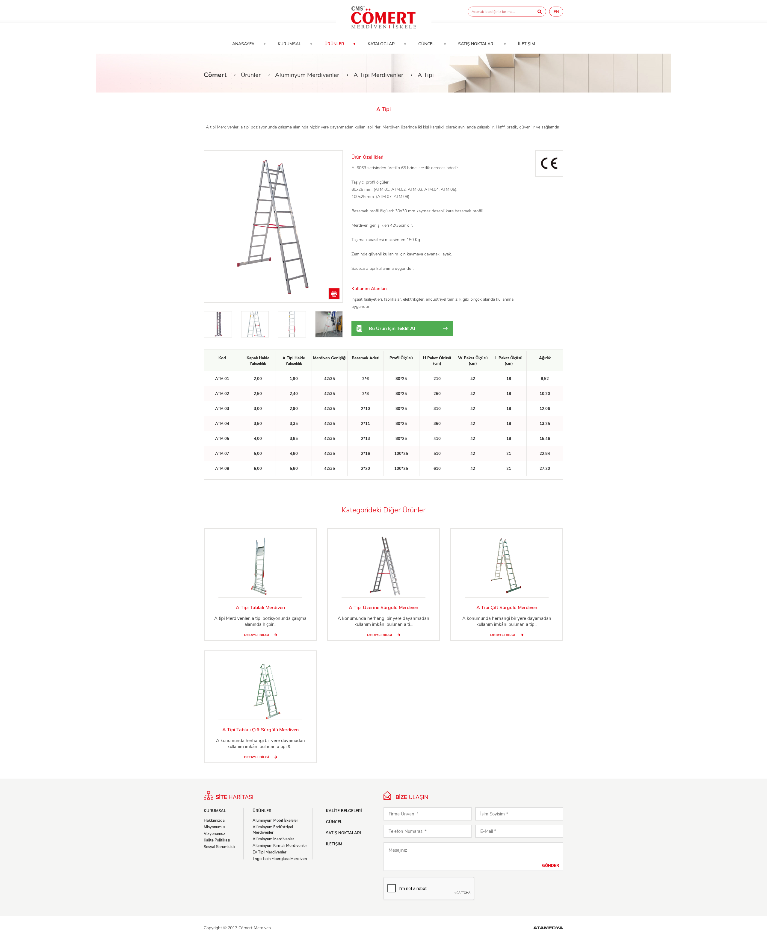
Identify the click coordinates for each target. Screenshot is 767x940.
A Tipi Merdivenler (378, 75)
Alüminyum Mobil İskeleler (275, 820)
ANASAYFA (243, 44)
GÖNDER (550, 865)
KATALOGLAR (381, 44)
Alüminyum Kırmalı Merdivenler (280, 845)
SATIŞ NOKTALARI (476, 44)
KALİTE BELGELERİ (344, 811)
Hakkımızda (214, 820)
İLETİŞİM (526, 44)
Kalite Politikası (217, 840)
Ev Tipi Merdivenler (269, 852)
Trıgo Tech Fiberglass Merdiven (280, 859)
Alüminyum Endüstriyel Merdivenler (273, 829)
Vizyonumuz (214, 833)
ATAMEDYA (548, 928)
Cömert (215, 74)
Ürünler (251, 75)
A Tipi (426, 75)
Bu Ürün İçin (392, 328)
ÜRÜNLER (334, 44)
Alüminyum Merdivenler (307, 75)
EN (556, 12)
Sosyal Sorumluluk (219, 847)
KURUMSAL (289, 44)
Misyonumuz (215, 827)
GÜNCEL (426, 44)
